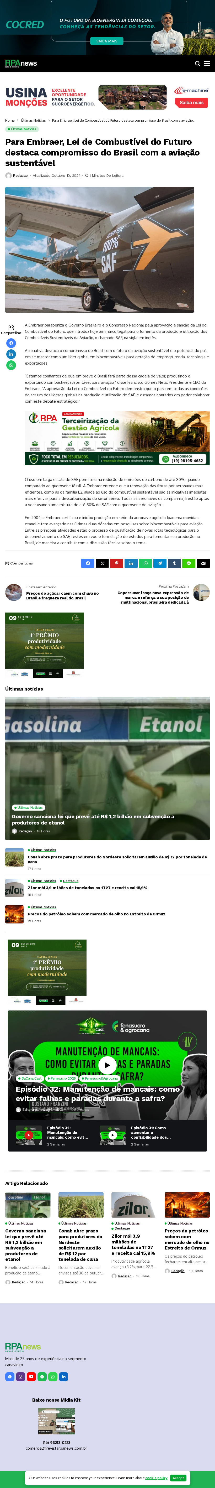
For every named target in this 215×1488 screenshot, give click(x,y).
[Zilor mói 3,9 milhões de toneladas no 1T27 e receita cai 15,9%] (14, 888)
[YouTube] (31, 1376)
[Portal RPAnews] (21, 64)
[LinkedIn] (63, 1376)
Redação (25, 831)
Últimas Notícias (33, 120)
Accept (178, 1478)
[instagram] (20, 1376)
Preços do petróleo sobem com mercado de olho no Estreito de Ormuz (96, 914)
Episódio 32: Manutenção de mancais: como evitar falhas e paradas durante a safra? (98, 1093)
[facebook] (9, 1376)
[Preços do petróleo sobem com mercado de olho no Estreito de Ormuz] (14, 914)
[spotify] (42, 1376)
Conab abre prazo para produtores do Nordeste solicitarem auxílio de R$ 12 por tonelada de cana (117, 859)
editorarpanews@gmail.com (44, 1110)
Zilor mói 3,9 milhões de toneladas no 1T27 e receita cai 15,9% (87, 887)
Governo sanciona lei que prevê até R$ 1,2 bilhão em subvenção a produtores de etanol (93, 819)
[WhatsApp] (52, 1376)
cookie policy (156, 1478)
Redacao (20, 175)
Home (10, 120)
